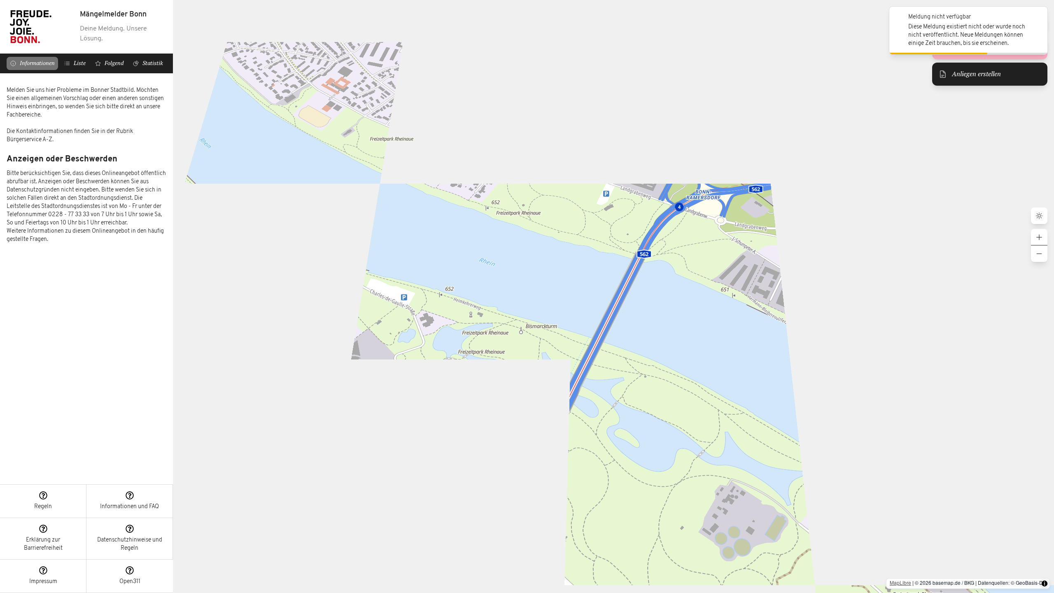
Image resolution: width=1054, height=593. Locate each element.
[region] (86, 278)
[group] (1039, 245)
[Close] (1037, 17)
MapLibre (900, 582)
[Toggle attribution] (1044, 583)
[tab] (32, 63)
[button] (43, 501)
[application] (613, 296)
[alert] (968, 30)
